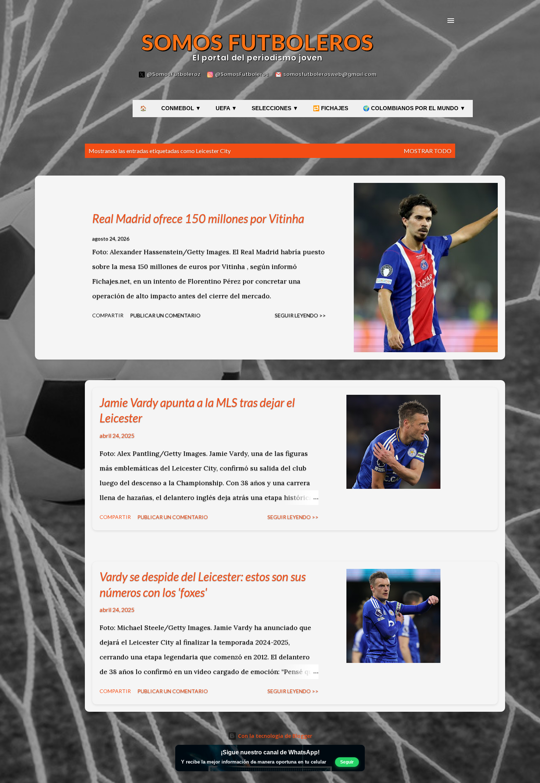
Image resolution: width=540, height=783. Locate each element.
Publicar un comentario (165, 315)
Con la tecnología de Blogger (274, 735)
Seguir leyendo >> (300, 315)
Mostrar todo (427, 150)
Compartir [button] (107, 315)
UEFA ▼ (226, 108)
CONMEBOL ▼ (181, 108)
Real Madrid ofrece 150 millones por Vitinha (198, 218)
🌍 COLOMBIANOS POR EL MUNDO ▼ (414, 108)
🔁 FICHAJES (330, 108)
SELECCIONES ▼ (275, 108)
